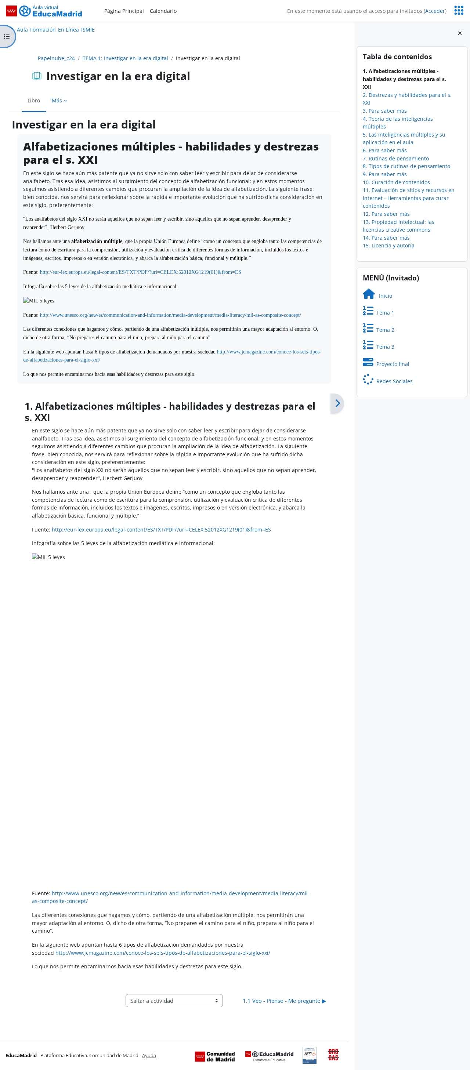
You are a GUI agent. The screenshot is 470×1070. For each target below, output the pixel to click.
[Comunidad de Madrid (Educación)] (215, 1056)
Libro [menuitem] (34, 100)
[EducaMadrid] (269, 1056)
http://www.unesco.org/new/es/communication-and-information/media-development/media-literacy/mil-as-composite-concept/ (170, 315)
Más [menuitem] (57, 100)
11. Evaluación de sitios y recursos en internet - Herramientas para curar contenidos (409, 197)
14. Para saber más (386, 237)
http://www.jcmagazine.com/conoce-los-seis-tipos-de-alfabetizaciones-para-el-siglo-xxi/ (162, 952)
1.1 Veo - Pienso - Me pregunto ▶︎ (284, 1000)
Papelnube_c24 (56, 58)
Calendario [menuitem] (163, 10)
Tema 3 (383, 346)
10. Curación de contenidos (396, 182)
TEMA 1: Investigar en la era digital (125, 58)
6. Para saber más (385, 150)
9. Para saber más (385, 174)
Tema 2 (383, 329)
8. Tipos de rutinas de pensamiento (406, 166)
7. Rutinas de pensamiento (396, 158)
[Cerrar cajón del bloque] (460, 33)
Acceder (435, 10)
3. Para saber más (385, 110)
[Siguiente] (337, 403)
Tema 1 (383, 312)
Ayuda (149, 1055)
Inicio (383, 295)
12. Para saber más (386, 213)
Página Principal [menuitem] (124, 10)
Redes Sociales (393, 381)
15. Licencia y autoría (389, 245)
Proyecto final (391, 363)
